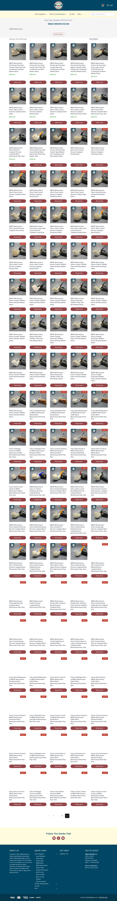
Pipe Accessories (41, 881)
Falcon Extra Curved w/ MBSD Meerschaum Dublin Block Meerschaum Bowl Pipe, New (17, 796)
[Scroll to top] (112, 631)
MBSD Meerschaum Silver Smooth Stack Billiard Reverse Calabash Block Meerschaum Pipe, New (99, 567)
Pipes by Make (40, 874)
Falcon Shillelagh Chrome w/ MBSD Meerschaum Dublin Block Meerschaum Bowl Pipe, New (17, 453)
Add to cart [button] (17, 82)
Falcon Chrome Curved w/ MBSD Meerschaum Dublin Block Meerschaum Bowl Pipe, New (58, 719)
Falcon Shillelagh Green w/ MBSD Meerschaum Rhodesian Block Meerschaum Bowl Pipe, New (37, 453)
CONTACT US (64, 854)
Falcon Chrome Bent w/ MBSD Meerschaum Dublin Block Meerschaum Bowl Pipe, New (58, 757)
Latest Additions (40, 856)
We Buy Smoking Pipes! (42, 883)
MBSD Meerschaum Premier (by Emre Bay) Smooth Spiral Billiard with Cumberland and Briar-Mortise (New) (57, 152)
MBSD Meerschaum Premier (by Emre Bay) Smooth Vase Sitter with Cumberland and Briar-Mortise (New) (37, 67)
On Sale (72, 14)
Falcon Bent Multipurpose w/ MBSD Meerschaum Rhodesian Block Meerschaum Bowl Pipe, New (17, 681)
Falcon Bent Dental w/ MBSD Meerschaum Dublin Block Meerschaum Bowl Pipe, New (99, 681)
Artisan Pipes (40, 860)
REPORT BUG (103, 897)
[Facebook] (54, 838)
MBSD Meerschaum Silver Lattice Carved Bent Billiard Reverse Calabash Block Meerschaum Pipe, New (78, 491)
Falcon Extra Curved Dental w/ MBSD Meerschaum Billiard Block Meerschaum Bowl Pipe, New (17, 491)
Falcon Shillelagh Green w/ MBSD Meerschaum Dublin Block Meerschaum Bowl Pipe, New (78, 681)
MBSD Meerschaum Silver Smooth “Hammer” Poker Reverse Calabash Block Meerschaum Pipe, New (99, 491)
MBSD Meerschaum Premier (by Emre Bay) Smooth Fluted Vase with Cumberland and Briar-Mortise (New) (17, 67)
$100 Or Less (40, 872)
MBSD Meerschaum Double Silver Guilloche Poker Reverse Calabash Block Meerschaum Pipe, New (79, 605)
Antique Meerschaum (42, 870)
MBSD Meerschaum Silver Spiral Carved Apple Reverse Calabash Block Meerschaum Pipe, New (58, 567)
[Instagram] (58, 838)
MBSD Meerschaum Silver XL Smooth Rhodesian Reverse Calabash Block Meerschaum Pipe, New (37, 491)
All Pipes (38, 879)
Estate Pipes (39, 858)
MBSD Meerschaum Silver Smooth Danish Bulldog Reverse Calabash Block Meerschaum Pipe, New (78, 529)
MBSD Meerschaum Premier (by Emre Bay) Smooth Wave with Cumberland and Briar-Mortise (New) (57, 67)
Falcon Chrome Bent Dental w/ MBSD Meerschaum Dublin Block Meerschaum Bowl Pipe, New (58, 796)
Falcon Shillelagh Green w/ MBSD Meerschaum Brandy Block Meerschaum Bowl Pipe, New (58, 415)
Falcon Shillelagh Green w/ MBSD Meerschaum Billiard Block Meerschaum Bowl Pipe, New (37, 415)
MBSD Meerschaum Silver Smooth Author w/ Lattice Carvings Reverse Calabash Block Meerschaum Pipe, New (79, 643)
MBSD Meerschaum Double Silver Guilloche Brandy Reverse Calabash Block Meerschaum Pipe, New (58, 605)
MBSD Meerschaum (42, 865)
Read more (58, 165)
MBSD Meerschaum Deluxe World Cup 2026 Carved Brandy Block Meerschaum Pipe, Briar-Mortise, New (38, 152)
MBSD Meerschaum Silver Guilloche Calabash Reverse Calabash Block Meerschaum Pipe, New (17, 152)
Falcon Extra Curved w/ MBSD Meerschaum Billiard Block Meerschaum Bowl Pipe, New (99, 453)
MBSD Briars (39, 863)
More (36, 888)
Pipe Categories (39, 854)
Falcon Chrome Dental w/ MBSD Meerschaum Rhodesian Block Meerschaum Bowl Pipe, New (58, 453)
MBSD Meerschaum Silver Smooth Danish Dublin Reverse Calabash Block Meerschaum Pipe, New (99, 605)
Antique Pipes (40, 867)
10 (62, 815)
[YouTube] (63, 838)
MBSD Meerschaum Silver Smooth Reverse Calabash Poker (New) (16, 228)
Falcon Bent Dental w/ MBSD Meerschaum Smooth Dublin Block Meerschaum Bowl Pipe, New (78, 453)
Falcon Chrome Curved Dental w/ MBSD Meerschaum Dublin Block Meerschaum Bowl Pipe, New (99, 796)
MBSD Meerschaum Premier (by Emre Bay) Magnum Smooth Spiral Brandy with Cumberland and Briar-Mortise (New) (79, 67)
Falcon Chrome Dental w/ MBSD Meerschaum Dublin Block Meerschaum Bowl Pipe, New (79, 719)
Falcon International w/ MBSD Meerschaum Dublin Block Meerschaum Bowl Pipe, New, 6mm (78, 757)
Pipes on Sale (40, 877)
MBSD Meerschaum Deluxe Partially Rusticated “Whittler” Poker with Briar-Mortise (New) (58, 338)
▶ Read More (58, 34)
